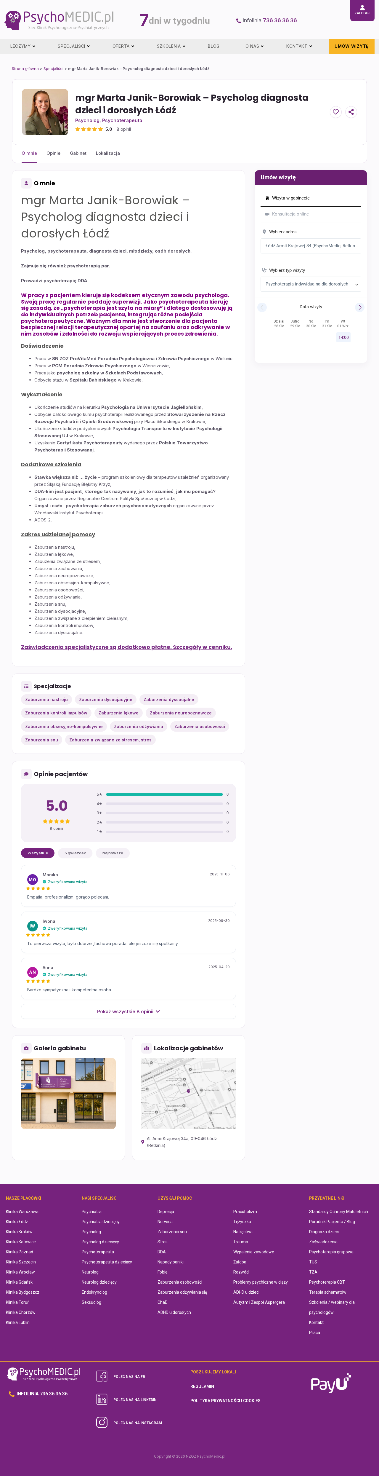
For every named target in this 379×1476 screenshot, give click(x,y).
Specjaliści (53, 68)
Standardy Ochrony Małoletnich (338, 1211)
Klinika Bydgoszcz (22, 1292)
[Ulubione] (336, 112)
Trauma (240, 1241)
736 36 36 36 (280, 20)
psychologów (321, 1312)
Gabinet (78, 153)
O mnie (29, 153)
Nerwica (165, 1221)
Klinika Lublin (18, 1322)
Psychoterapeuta (122, 120)
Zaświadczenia (323, 1241)
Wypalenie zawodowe (253, 1252)
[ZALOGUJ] (362, 7)
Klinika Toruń (18, 1302)
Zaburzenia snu (172, 1231)
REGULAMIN (202, 1386)
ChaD (163, 1302)
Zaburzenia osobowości (180, 1282)
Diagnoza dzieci (324, 1231)
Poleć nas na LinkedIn (135, 1400)
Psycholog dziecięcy (100, 1241)
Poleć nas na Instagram (137, 1423)
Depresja (166, 1211)
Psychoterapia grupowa (331, 1252)
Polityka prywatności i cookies (225, 1400)
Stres (163, 1241)
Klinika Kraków (19, 1231)
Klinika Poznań (19, 1252)
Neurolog (90, 1272)
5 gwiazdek (75, 853)
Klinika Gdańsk (19, 1282)
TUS (313, 1262)
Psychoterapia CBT (327, 1282)
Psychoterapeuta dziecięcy (107, 1262)
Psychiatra (92, 1211)
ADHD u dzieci (246, 1292)
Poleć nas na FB (129, 1377)
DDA (162, 1252)
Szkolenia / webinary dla (332, 1302)
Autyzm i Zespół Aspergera (259, 1302)
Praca (314, 1332)
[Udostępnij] (351, 112)
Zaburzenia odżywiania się (182, 1292)
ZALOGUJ (362, 13)
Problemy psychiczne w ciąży (260, 1282)
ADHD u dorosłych (174, 1312)
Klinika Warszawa (22, 1211)
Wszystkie (38, 853)
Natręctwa (243, 1231)
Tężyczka (242, 1221)
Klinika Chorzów (21, 1312)
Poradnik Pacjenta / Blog (332, 1221)
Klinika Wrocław (20, 1272)
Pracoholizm (245, 1211)
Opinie (53, 153)
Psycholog (87, 120)
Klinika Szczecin (21, 1262)
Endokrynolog (94, 1292)
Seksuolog (91, 1302)
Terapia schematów (327, 1292)
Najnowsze (112, 853)
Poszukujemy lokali (213, 1372)
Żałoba (239, 1262)
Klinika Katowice (21, 1241)
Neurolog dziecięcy (99, 1282)
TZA (313, 1272)
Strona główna (25, 68)
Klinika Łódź (17, 1221)
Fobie (163, 1272)
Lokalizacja (108, 153)
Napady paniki (171, 1262)
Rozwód (241, 1272)
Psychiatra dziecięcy (101, 1221)
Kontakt (316, 1322)
